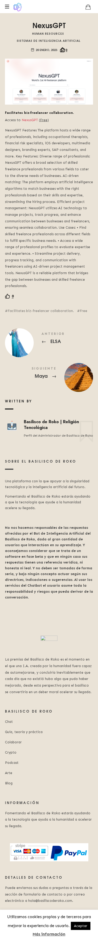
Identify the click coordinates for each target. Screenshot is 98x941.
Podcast (12, 763)
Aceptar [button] (80, 926)
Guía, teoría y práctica (24, 732)
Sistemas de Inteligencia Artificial (48, 40)
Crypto (10, 752)
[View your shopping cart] (88, 7)
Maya (49, 373)
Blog (9, 783)
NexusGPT (30, 120)
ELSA (49, 338)
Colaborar (13, 742)
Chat (9, 722)
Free (83, 311)
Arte (8, 773)
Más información (49, 934)
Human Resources (48, 33)
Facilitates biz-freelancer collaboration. (41, 311)
